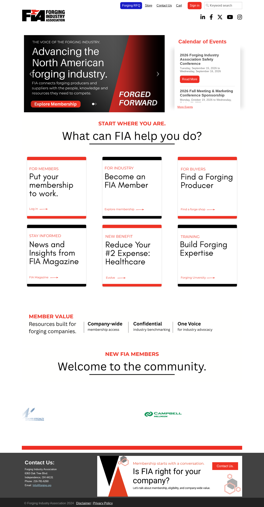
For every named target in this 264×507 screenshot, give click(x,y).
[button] (34, 73)
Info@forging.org (42, 485)
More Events (185, 106)
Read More (189, 79)
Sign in (194, 5)
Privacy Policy (103, 503)
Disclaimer (83, 503)
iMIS (44, 15)
